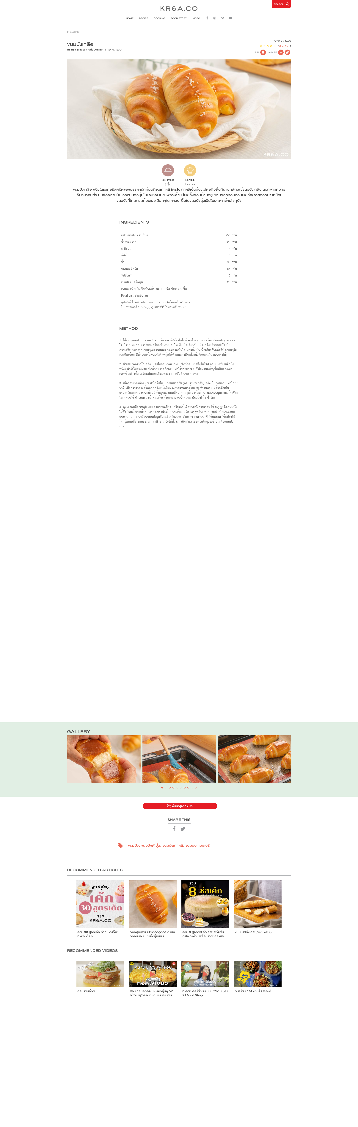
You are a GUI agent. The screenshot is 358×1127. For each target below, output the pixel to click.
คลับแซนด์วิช (86, 991)
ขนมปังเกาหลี (172, 845)
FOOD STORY (179, 18)
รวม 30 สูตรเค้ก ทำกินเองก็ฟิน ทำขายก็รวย (98, 934)
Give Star (284, 46)
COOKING (159, 18)
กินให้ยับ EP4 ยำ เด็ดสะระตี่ (253, 991)
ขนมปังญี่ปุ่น (150, 845)
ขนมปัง (133, 845)
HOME (130, 18)
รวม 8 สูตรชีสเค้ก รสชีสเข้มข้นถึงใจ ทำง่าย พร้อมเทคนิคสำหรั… (204, 934)
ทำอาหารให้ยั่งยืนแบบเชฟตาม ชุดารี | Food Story (205, 993)
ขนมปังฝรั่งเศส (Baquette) (253, 932)
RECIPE (143, 18)
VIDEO (196, 18)
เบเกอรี (204, 845)
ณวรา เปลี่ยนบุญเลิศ (91, 50)
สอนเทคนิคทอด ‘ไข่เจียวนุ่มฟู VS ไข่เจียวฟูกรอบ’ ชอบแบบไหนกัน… (152, 993)
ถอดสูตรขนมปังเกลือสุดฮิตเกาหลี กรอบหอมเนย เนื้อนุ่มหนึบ (152, 934)
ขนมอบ (191, 845)
